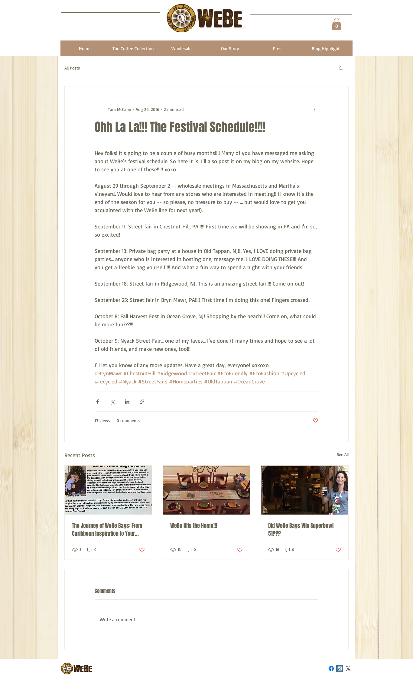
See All (343, 454)
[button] (336, 24)
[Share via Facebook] (97, 402)
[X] (348, 668)
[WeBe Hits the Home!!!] (206, 490)
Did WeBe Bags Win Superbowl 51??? (300, 530)
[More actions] (314, 109)
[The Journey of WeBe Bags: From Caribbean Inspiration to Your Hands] (108, 490)
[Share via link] (142, 402)
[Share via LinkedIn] (127, 402)
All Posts (72, 67)
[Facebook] (331, 668)
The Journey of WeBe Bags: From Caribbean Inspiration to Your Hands (107, 530)
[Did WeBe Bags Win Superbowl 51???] (304, 490)
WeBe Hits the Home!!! (193, 526)
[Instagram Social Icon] (339, 668)
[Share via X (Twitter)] (112, 402)
